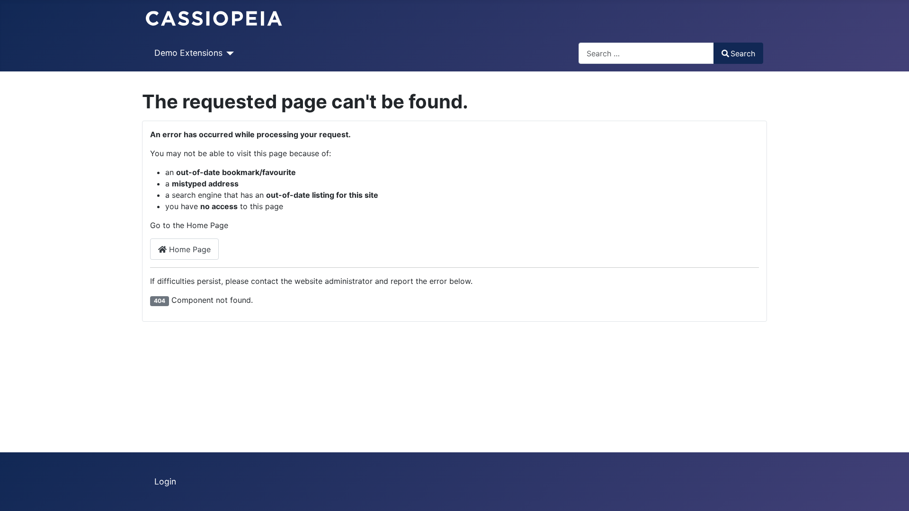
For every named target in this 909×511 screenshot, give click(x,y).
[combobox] (646, 53)
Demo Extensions (188, 53)
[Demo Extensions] (228, 53)
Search (743, 53)
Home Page (189, 249)
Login (165, 481)
